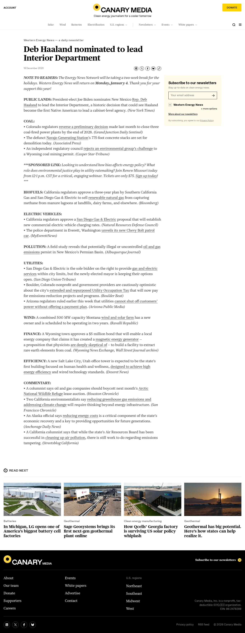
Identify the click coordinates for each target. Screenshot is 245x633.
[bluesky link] (32, 624)
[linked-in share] (136, 68)
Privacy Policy (206, 120)
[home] (122, 8)
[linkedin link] (7, 624)
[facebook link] (24, 624)
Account (10, 8)
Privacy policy (185, 625)
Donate (232, 7)
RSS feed (203, 625)
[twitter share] (142, 68)
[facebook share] (147, 68)
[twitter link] (15, 624)
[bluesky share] (153, 68)
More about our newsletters (182, 114)
